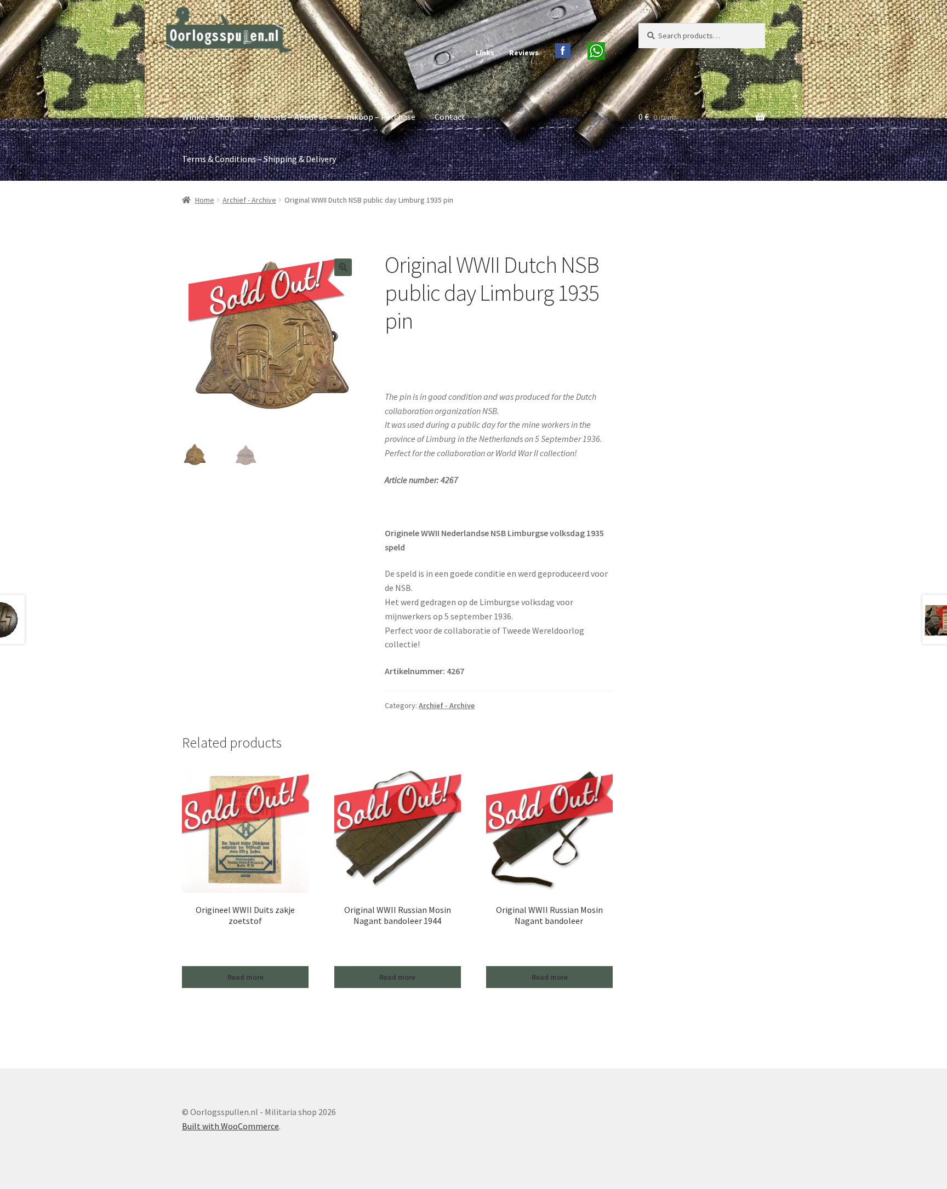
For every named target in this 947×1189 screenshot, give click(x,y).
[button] (343, 267)
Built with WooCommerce (230, 1126)
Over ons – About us (290, 116)
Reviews (524, 53)
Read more (245, 977)
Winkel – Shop (208, 116)
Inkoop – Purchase (380, 116)
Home (204, 200)
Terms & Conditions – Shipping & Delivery (259, 158)
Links (485, 53)
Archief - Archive (249, 200)
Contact (450, 116)
